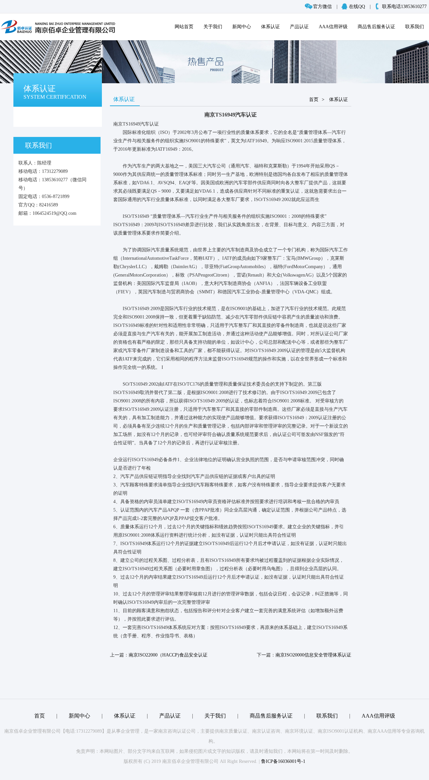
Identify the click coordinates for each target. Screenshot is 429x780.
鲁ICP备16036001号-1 (283, 761)
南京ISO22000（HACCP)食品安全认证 (168, 654)
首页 (313, 99)
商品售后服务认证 (376, 26)
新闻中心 (241, 26)
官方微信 (322, 6)
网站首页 (184, 26)
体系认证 (270, 26)
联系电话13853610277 (404, 6)
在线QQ (357, 6)
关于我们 (212, 26)
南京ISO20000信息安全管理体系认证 (313, 654)
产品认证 (299, 26)
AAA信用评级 (333, 26)
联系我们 (414, 26)
